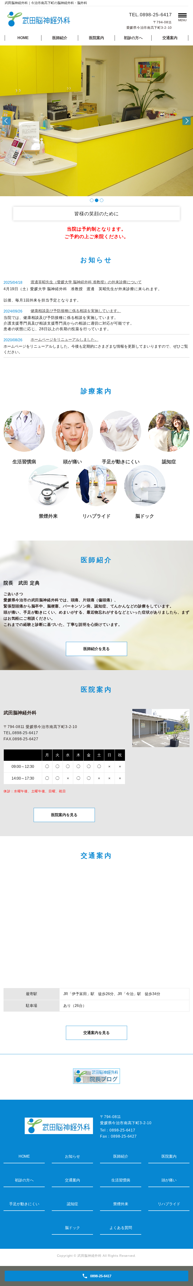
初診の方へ (133, 38)
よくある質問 (120, 1228)
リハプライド (169, 1204)
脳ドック (72, 1228)
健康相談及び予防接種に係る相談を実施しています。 (76, 311)
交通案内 (169, 38)
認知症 (72, 1204)
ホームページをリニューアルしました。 (64, 340)
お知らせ (72, 1156)
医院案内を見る (64, 815)
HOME (23, 38)
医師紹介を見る (96, 649)
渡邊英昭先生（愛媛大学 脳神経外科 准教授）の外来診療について (86, 282)
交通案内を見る (96, 1033)
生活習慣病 (120, 1180)
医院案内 (96, 38)
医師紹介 (59, 38)
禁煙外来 (120, 1204)
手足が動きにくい (24, 1204)
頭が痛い (169, 1180)
